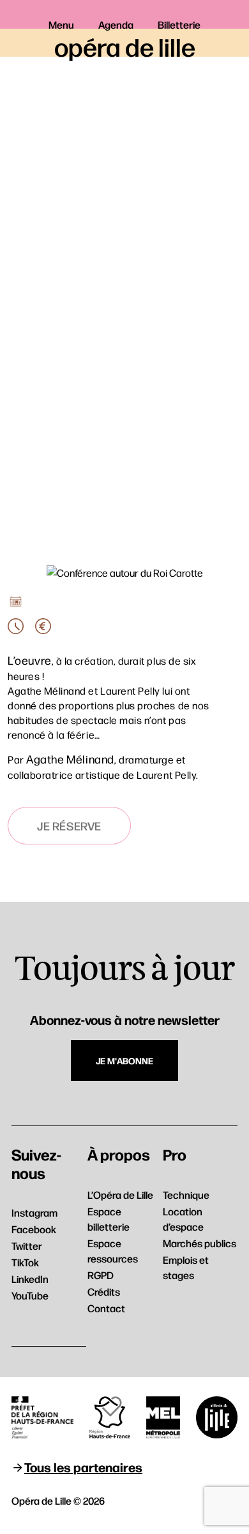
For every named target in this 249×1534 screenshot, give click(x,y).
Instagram (34, 1212)
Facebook (33, 1229)
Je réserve (69, 825)
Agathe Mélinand (70, 758)
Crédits (103, 1291)
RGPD (100, 1275)
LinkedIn (30, 1278)
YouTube (30, 1295)
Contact (106, 1308)
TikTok (25, 1262)
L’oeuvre (30, 660)
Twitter (26, 1245)
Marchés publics (199, 1243)
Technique (186, 1194)
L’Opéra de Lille (120, 1194)
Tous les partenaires (83, 1466)
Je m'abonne (124, 1060)
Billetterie (179, 24)
